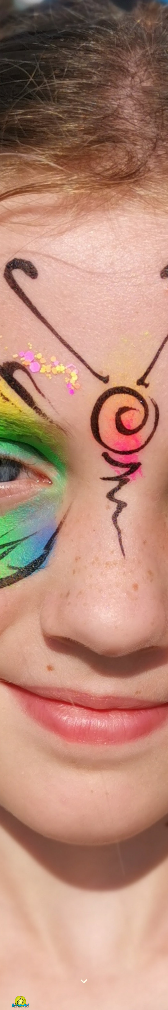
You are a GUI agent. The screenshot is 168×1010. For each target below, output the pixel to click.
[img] (84, 505)
